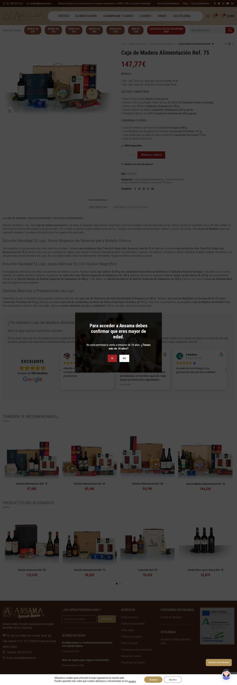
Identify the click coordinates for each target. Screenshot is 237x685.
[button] (226, 674)
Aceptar (153, 679)
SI (112, 358)
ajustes (132, 681)
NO (124, 358)
